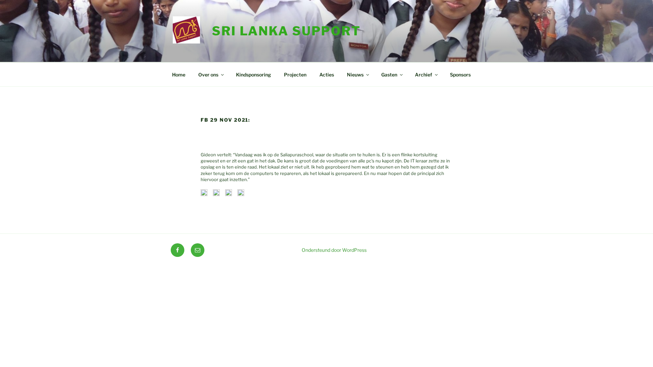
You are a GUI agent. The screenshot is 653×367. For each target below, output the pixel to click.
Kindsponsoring (253, 74)
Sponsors (460, 74)
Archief (423, 74)
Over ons (208, 74)
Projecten (295, 74)
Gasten (389, 74)
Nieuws (355, 74)
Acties (326, 74)
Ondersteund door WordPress (334, 250)
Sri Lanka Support (286, 30)
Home (178, 74)
